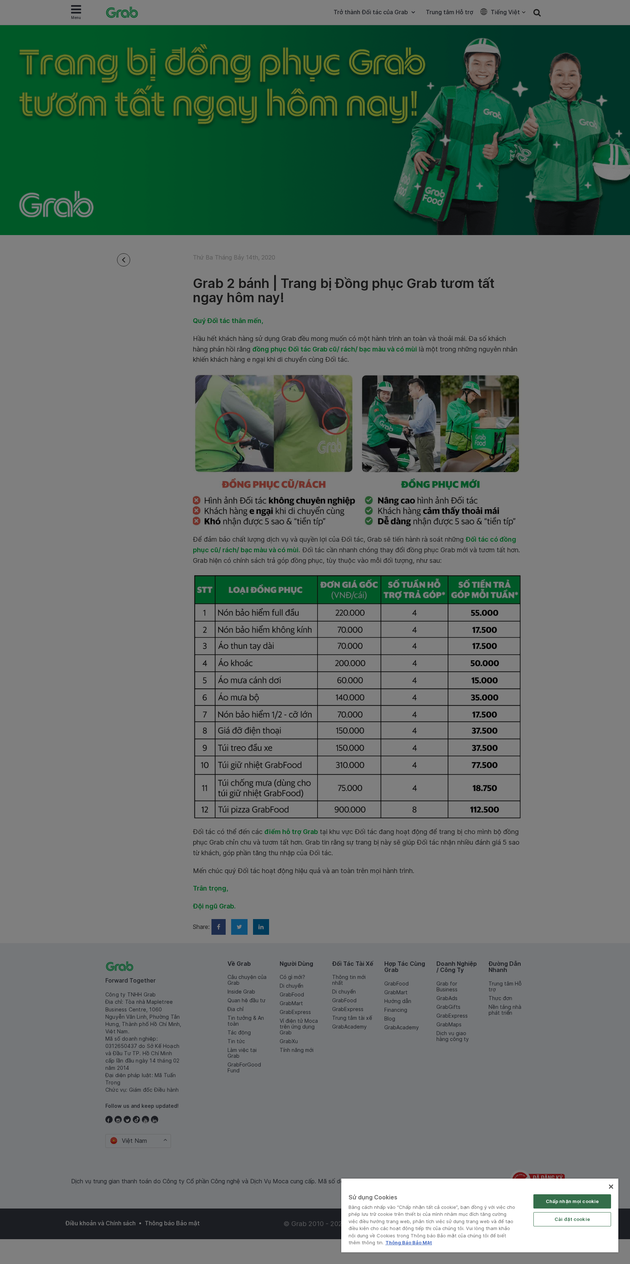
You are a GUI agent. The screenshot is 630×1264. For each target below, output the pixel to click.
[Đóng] (611, 1186)
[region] (479, 1215)
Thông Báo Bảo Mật (408, 1242)
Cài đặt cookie (572, 1219)
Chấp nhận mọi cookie (572, 1201)
